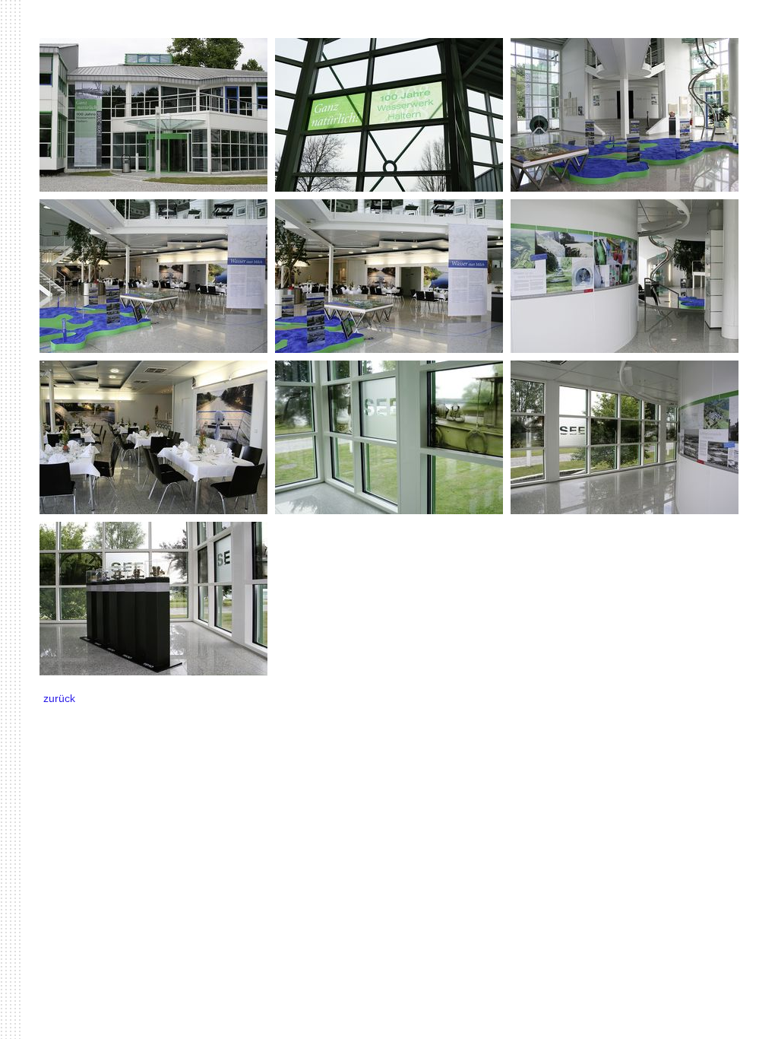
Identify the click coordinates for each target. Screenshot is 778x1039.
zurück (59, 698)
